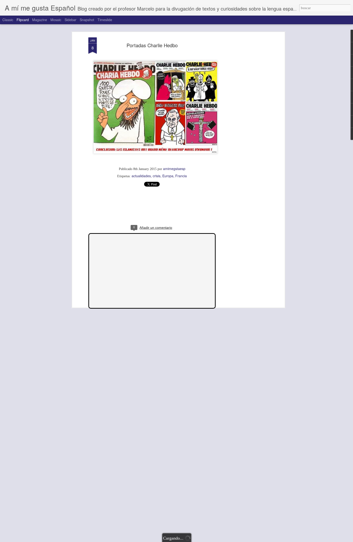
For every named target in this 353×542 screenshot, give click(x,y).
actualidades (141, 175)
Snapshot (87, 19)
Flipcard (23, 19)
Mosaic (55, 19)
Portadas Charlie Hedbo (152, 45)
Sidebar (70, 19)
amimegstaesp (174, 168)
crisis (156, 175)
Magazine (39, 19)
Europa (167, 175)
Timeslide (104, 19)
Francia (181, 175)
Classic (7, 19)
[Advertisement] (242, 113)
